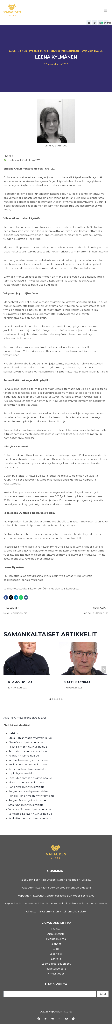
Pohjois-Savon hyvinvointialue (27, 800)
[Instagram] (100, 22)
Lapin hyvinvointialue (21, 773)
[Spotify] (73, 1018)
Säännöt (56, 943)
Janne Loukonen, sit (95, 610)
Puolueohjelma (56, 938)
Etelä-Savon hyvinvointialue (25, 742)
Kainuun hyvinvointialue (23, 755)
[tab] (50, 699)
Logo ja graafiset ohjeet (56, 963)
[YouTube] (66, 1018)
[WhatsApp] (21, 597)
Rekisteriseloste (56, 968)
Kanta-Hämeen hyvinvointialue (28, 760)
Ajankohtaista (56, 933)
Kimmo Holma (20, 682)
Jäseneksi (56, 953)
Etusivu (56, 928)
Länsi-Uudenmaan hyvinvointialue (30, 778)
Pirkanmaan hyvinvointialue (26, 782)
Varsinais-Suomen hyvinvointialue (29, 809)
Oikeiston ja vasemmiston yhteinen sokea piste (56, 911)
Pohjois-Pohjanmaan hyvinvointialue (76, 51)
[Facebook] (88, 22)
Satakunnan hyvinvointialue (25, 804)
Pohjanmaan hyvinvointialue (26, 786)
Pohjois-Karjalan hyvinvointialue (28, 791)
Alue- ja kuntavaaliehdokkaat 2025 (25, 717)
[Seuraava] (104, 669)
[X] (11, 597)
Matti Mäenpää (77, 682)
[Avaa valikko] (105, 10)
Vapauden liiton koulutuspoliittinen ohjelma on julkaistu (56, 879)
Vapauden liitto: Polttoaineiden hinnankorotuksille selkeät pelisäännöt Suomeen (56, 903)
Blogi (56, 948)
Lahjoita (56, 958)
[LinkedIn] (16, 597)
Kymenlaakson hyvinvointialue (27, 769)
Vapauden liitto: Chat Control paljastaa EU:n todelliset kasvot (56, 895)
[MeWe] (59, 1018)
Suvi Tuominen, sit (15, 610)
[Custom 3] (106, 22)
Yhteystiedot (56, 973)
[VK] (26, 597)
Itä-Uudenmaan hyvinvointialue (28, 751)
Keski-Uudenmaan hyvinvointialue (30, 818)
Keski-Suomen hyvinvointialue (27, 764)
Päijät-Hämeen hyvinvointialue (27, 746)
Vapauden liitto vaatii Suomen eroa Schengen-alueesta (56, 887)
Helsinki (13, 733)
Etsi (103, 993)
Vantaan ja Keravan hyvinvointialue (30, 813)
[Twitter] (94, 22)
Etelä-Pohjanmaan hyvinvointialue (30, 737)
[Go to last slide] (8, 669)
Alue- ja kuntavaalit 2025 (28, 51)
